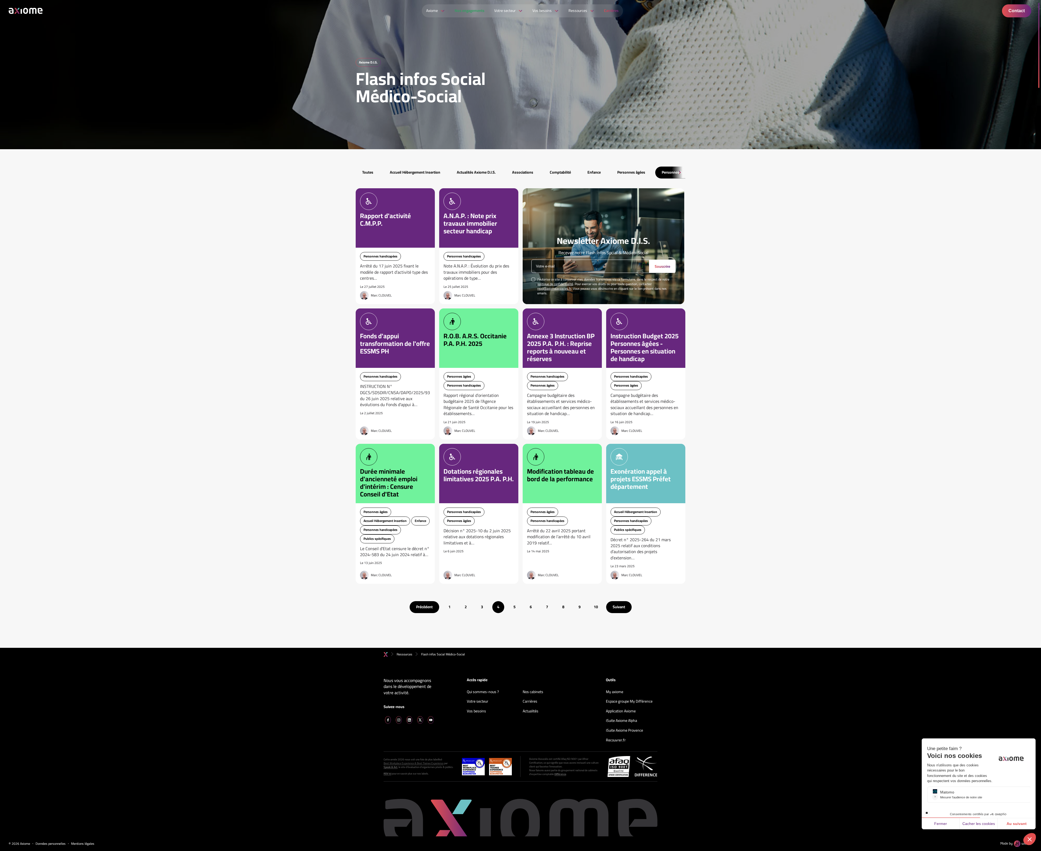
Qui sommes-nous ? (483, 692)
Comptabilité (560, 172)
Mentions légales (82, 844)
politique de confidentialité (555, 284)
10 (596, 606)
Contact (1016, 10)
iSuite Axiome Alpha (621, 720)
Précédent (424, 606)
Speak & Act (390, 767)
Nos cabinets (533, 692)
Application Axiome (621, 711)
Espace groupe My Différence (629, 701)
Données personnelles (51, 844)
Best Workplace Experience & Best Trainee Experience (414, 763)
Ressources (404, 654)
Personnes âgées (631, 172)
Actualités (530, 711)
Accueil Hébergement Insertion (415, 172)
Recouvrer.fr (616, 740)
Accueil (386, 654)
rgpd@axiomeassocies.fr (554, 288)
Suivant (619, 606)
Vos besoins (476, 711)
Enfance (594, 172)
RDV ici (387, 774)
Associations (522, 172)
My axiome (614, 692)
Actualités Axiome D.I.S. (476, 172)
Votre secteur (477, 701)
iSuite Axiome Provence (624, 730)
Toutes (367, 172)
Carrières (530, 701)
